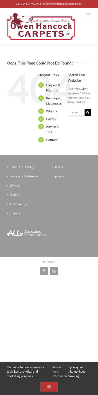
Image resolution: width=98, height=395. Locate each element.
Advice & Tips (18, 204)
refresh (50, 261)
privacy (60, 176)
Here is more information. (59, 371)
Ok (49, 386)
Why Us (51, 111)
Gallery (51, 119)
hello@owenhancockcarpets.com (62, 3)
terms (59, 167)
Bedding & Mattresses (24, 176)
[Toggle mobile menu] (88, 14)
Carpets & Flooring (22, 167)
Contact (51, 140)
